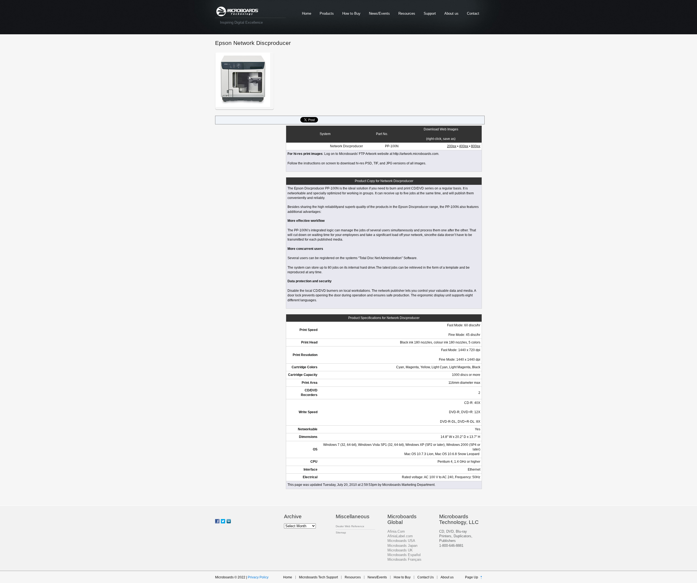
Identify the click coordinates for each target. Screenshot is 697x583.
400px (463, 146)
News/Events (379, 13)
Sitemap (341, 532)
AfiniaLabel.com (400, 536)
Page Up (471, 577)
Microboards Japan (402, 546)
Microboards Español (404, 555)
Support (430, 13)
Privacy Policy (258, 577)
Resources (406, 13)
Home (306, 13)
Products (327, 13)
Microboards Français (404, 559)
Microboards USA (401, 541)
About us (451, 13)
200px (451, 146)
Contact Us (425, 577)
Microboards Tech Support (318, 577)
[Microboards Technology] (237, 11)
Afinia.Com (396, 531)
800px (475, 146)
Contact (473, 13)
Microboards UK (400, 550)
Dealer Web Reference (350, 526)
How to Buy (351, 13)
